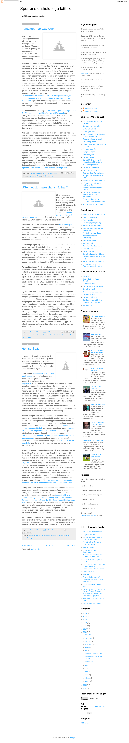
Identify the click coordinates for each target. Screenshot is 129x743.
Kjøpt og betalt (88, 248)
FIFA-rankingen (65, 225)
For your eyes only (89, 535)
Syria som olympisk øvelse (92, 292)
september (89, 644)
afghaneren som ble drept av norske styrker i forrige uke (44, 168)
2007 (85, 688)
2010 (85, 629)
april (86, 672)
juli (86, 650)
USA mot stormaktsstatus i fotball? (45, 187)
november (89, 638)
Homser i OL (30, 348)
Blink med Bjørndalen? (91, 165)
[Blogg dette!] (68, 173)
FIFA (48, 335)
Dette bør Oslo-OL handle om (93, 173)
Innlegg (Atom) (36, 549)
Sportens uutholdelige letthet (45, 8)
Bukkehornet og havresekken (93, 246)
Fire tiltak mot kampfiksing (92, 233)
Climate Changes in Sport (92, 603)
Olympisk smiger (89, 152)
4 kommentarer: (53, 332)
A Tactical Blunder (89, 547)
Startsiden (49, 545)
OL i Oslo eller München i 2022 (94, 202)
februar (87, 678)
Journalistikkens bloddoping (93, 440)
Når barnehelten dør (98, 316)
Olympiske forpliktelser (91, 167)
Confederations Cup (39, 335)
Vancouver (36, 538)
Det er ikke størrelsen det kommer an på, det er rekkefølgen (91, 194)
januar (87, 681)
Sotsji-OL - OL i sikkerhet (91, 303)
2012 (85, 623)
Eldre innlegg (70, 545)
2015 (85, 613)
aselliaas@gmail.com (88, 515)
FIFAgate (86, 574)
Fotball (39, 176)
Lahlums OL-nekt (89, 284)
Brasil (30, 335)
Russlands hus (88, 305)
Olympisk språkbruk (90, 297)
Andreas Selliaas (91, 108)
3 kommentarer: (53, 173)
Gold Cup (59, 335)
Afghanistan (32, 176)
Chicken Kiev (87, 276)
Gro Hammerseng (44, 535)
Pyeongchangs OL (89, 149)
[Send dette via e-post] (66, 173)
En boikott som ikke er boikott (93, 286)
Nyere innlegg (27, 545)
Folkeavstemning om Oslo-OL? (94, 180)
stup (30, 538)
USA (29, 337)
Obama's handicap (89, 571)
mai (86, 668)
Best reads (84, 73)
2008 (85, 685)
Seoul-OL (26, 538)
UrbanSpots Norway (92, 111)
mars (87, 675)
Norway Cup (49, 176)
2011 (85, 626)
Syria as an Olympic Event (92, 532)
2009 (85, 632)
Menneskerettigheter (63, 535)
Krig (43, 176)
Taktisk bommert (88, 251)
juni (86, 665)
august (87, 647)
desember (89, 635)
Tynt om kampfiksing (90, 217)
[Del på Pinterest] (73, 173)
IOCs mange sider (89, 142)
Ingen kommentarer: (55, 530)
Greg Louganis (33, 535)
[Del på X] (69, 173)
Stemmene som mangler (91, 126)
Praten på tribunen (89, 220)
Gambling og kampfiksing (92, 223)
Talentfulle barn (96, 334)
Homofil (53, 535)
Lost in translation (89, 545)
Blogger (72, 738)
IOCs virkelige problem (91, 170)
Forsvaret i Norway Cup (38, 28)
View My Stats (100, 706)
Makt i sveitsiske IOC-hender (93, 204)
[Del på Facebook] (71, 173)
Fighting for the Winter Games (93, 569)
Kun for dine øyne (89, 294)
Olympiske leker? (89, 289)
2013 (85, 619)
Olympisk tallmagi (89, 157)
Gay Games (27, 463)
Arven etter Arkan (89, 243)
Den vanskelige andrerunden (93, 139)
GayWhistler (27, 383)
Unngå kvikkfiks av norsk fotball (94, 214)
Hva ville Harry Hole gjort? (92, 225)
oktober (88, 641)
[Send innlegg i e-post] (61, 173)
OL (72, 535)
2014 (85, 616)
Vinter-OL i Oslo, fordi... (91, 199)
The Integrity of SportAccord (92, 542)
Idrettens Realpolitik (90, 129)
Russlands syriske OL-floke (92, 300)
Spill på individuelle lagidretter (93, 254)
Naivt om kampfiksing (90, 240)
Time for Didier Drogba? (91, 577)
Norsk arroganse (89, 155)
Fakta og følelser (89, 131)
